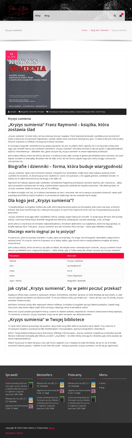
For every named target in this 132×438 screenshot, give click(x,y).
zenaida (12, 112)
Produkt (41, 112)
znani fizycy (100, 112)
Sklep (38, 15)
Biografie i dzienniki (99, 30)
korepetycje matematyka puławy (62, 112)
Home (84, 30)
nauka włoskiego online (85, 112)
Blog (47, 15)
